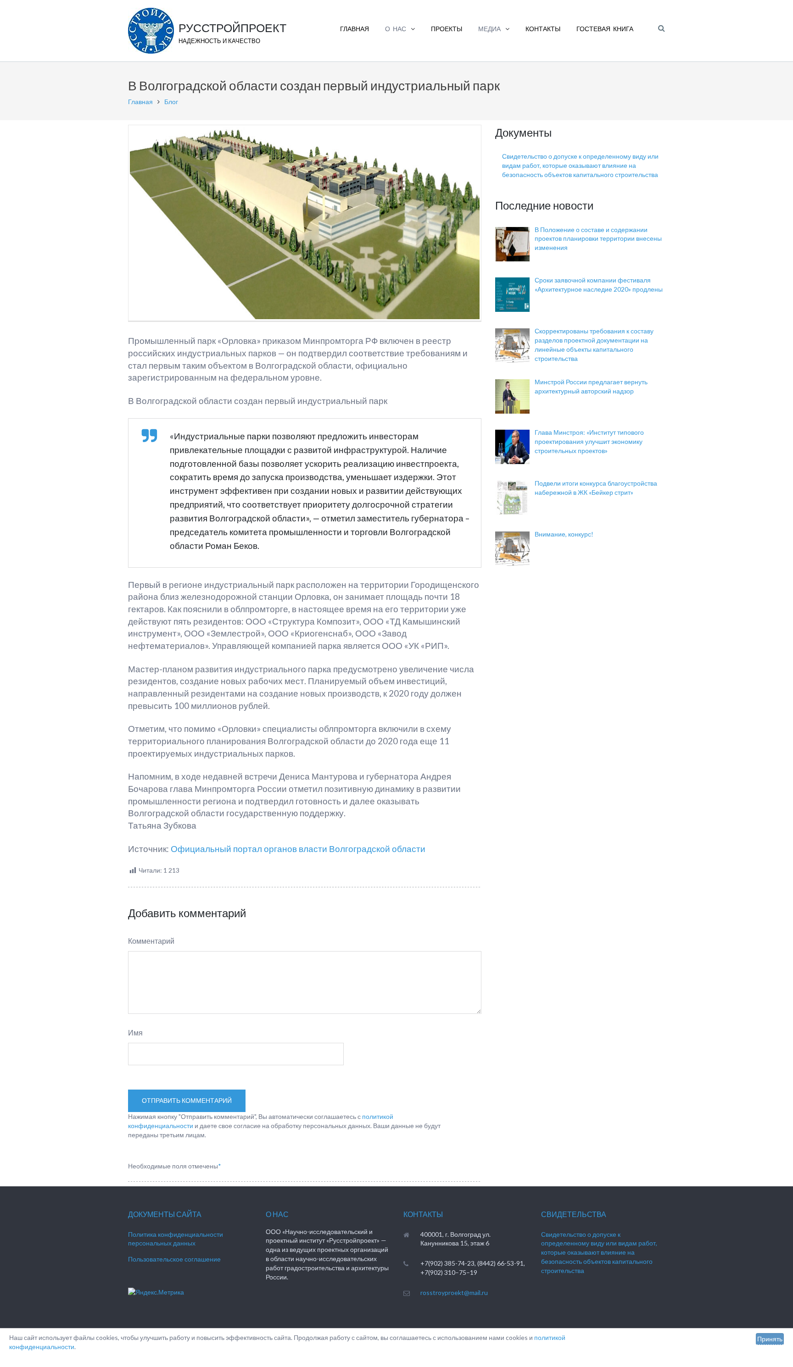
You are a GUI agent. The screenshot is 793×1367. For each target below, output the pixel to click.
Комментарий (151, 940)
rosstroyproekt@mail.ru (454, 1292)
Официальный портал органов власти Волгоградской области (298, 849)
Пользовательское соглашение (174, 1259)
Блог (171, 101)
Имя (135, 1032)
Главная (140, 101)
